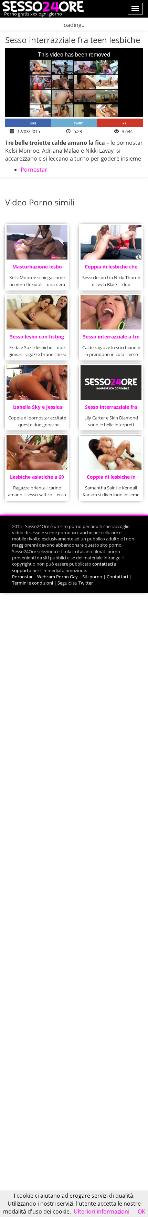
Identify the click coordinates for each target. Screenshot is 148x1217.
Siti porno (92, 577)
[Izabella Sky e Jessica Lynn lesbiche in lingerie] (37, 382)
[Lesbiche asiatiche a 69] (37, 452)
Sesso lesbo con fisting (37, 336)
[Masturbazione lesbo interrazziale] (37, 242)
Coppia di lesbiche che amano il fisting (111, 268)
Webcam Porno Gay (57, 577)
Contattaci (117, 577)
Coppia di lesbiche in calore (111, 479)
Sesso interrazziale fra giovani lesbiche (111, 409)
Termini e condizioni (32, 583)
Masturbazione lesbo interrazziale (37, 268)
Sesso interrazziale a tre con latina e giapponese (111, 338)
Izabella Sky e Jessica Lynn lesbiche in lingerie (37, 409)
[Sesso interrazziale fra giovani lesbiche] (111, 382)
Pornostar (34, 169)
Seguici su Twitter (75, 583)
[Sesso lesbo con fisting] (37, 312)
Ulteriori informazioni (101, 1211)
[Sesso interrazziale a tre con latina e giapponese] (111, 312)
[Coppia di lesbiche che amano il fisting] (111, 242)
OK (141, 1211)
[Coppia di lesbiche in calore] (111, 452)
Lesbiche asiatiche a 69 (37, 477)
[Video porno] (42, 6)
